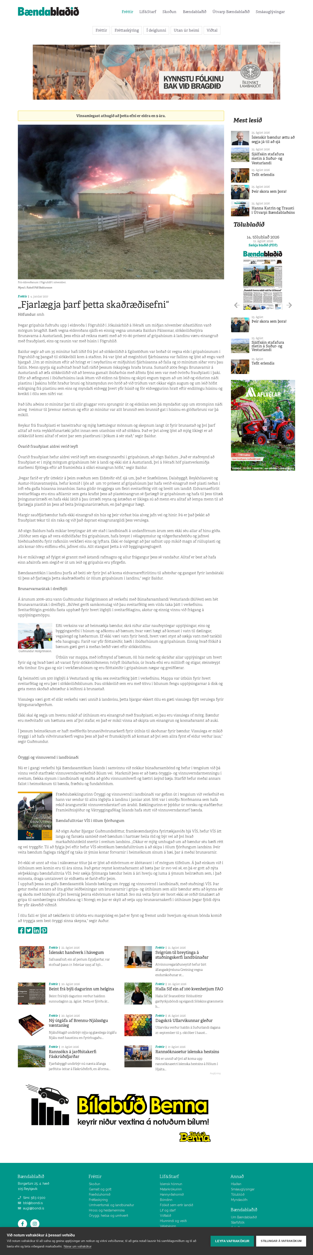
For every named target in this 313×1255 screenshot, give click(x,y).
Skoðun (169, 11)
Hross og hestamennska (107, 1210)
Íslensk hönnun (171, 1184)
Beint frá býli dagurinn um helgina (81, 989)
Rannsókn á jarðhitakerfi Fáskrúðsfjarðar (72, 1054)
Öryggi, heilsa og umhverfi (108, 1215)
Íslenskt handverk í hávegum (76, 952)
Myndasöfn (239, 1200)
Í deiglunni (156, 30)
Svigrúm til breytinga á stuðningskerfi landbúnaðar (182, 955)
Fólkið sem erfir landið (176, 1205)
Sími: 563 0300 (33, 1198)
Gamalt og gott (100, 1189)
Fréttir (127, 11)
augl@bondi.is (33, 1208)
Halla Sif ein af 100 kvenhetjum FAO (189, 989)
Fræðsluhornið (99, 1194)
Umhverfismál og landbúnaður (111, 1205)
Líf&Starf (147, 11)
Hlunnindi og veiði (173, 1221)
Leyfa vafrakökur (232, 1241)
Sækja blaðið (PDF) (263, 245)
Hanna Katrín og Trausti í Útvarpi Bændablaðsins (273, 210)
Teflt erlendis (263, 174)
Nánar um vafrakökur (77, 1246)
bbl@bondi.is (32, 1203)
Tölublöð (237, 1194)
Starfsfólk (237, 1222)
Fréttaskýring (127, 30)
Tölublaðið (248, 224)
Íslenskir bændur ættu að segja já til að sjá (273, 139)
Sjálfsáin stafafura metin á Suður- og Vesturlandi (268, 158)
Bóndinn (166, 1200)
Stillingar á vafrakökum (281, 1241)
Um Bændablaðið (244, 1217)
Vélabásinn (168, 1226)
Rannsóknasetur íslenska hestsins (187, 1052)
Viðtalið (165, 1215)
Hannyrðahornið (172, 1194)
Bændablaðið (194, 11)
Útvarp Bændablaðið (231, 11)
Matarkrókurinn (171, 1189)
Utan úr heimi (186, 30)
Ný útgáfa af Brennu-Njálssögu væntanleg (78, 1023)
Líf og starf (168, 1210)
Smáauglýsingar (270, 11)
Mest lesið (247, 120)
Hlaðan (236, 1184)
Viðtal (212, 30)
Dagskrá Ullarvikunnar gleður (184, 1020)
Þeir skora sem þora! (269, 191)
